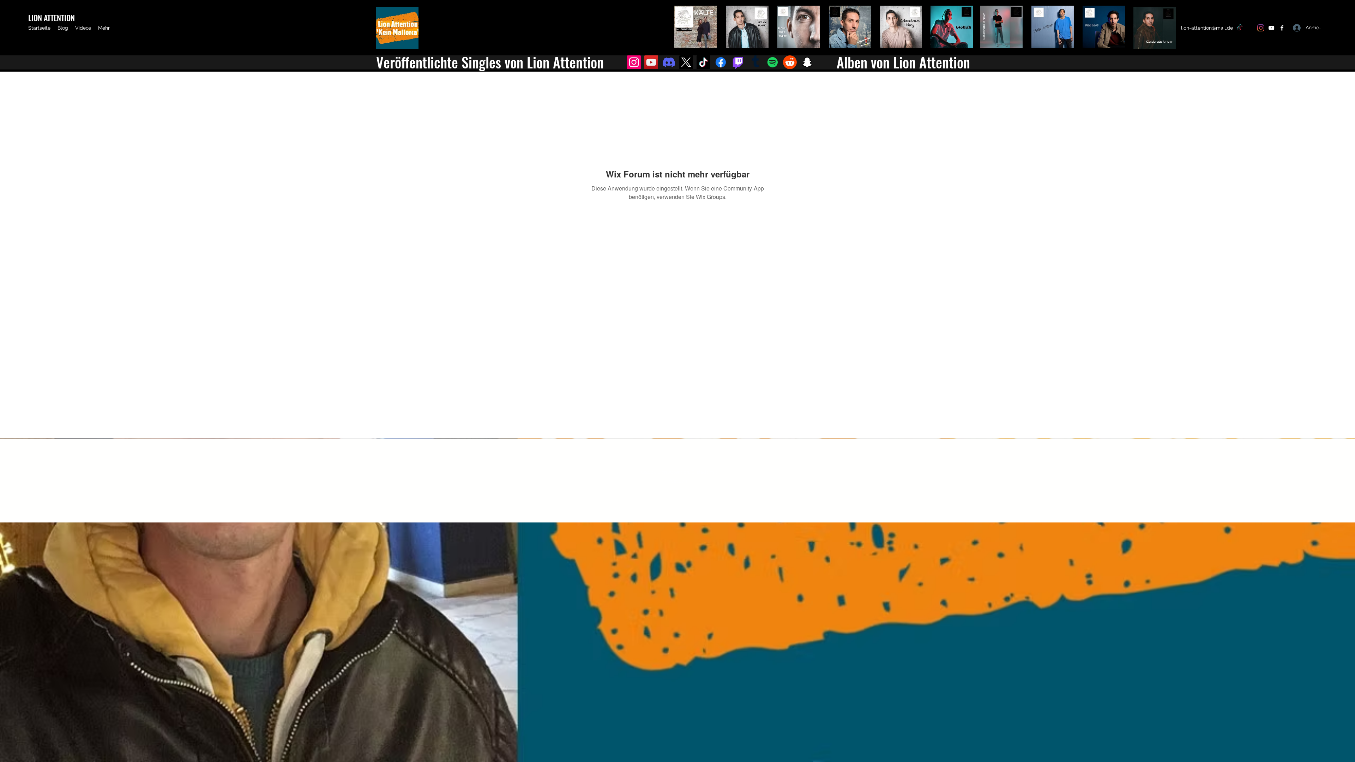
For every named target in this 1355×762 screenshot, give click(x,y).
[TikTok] (1239, 27)
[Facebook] (1281, 27)
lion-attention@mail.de (1207, 28)
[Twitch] (738, 62)
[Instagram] (1260, 27)
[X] (1250, 27)
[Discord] (669, 62)
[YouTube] (1271, 27)
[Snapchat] (807, 62)
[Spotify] (772, 62)
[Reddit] (790, 62)
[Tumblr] (755, 62)
